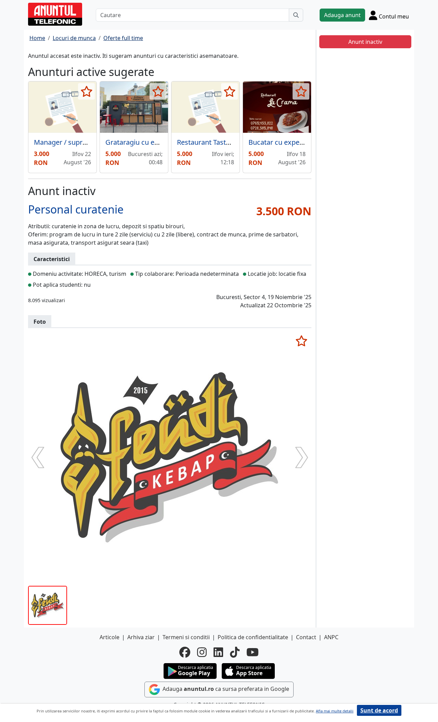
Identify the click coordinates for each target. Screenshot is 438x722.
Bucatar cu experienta (283, 142)
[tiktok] (235, 652)
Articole (109, 637)
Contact (306, 637)
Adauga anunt (342, 15)
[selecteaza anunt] (86, 91)
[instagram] (202, 652)
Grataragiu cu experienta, (145, 142)
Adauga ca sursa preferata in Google (225, 689)
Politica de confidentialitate (253, 637)
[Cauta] (296, 15)
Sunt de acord (379, 710)
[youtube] (252, 652)
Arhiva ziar (141, 637)
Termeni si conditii (186, 637)
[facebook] (184, 652)
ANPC (331, 637)
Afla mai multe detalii (334, 710)
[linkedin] (218, 652)
